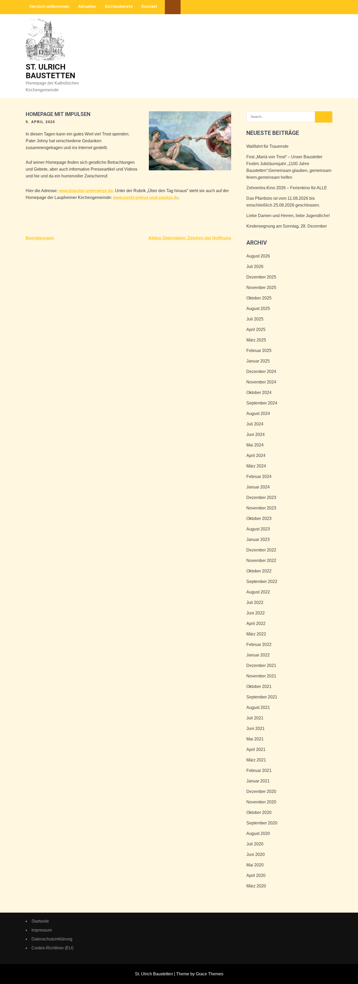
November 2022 (261, 560)
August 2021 (258, 707)
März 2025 (256, 340)
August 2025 (258, 308)
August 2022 (258, 592)
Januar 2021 (258, 781)
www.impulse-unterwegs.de (86, 190)
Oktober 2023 (259, 518)
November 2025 (261, 287)
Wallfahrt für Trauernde (267, 146)
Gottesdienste (119, 6)
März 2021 (256, 760)
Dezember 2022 (261, 550)
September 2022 (261, 581)
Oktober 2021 (259, 686)
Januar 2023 (258, 539)
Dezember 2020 (261, 791)
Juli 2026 (254, 266)
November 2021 (261, 676)
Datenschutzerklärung (51, 939)
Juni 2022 (255, 613)
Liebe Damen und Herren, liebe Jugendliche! (288, 215)
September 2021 (261, 697)
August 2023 (258, 529)
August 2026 (258, 256)
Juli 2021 (254, 718)
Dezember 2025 (261, 277)
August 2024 (258, 413)
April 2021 (255, 749)
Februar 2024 (259, 476)
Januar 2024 (258, 487)
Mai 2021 (255, 739)
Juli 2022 (254, 602)
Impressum (41, 930)
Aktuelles (87, 6)
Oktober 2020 (259, 812)
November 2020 (261, 802)
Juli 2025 (254, 319)
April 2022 (255, 623)
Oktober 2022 (259, 571)
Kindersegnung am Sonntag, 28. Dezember (286, 226)
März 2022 (256, 634)
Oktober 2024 (259, 392)
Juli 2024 (254, 424)
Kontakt (149, 6)
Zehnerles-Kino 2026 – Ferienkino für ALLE (286, 188)
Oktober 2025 (259, 298)
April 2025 (255, 329)
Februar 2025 (259, 350)
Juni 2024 (255, 434)
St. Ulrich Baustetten (50, 71)
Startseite (40, 921)
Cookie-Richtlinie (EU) (52, 948)
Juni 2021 (255, 728)
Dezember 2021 (261, 665)
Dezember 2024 (261, 371)
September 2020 (261, 823)
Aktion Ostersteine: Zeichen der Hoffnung (189, 238)
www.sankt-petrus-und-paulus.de (145, 197)
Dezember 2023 (261, 497)
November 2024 (261, 382)
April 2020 (255, 875)
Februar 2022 (259, 644)
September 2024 (261, 403)
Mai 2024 (255, 445)
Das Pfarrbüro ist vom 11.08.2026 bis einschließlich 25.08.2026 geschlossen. (283, 201)
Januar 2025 (258, 361)
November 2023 (261, 508)
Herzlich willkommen (49, 6)
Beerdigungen (40, 238)
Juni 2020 (255, 854)
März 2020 (256, 886)
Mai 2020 (255, 865)
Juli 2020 (254, 844)
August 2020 (258, 833)
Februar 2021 (259, 770)
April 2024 (255, 455)
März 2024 (256, 466)
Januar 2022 (258, 655)
